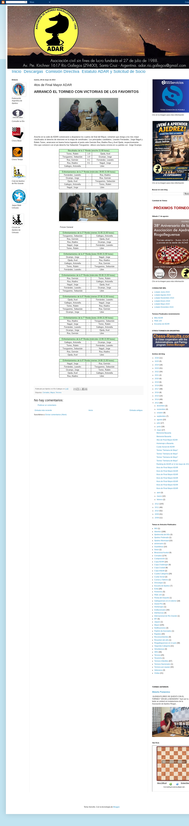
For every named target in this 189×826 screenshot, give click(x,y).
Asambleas (158, 547)
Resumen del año (161, 640)
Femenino (158, 592)
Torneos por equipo (162, 667)
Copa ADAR (159, 562)
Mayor (52, 392)
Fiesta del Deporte (161, 598)
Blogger (116, 807)
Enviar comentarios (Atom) (56, 415)
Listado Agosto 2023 (162, 295)
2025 (157, 361)
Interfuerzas (159, 613)
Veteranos (158, 670)
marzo (159, 496)
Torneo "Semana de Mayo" (167, 450)
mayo (159, 430)
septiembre (161, 416)
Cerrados (46, 392)
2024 (157, 365)
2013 (157, 403)
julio (159, 423)
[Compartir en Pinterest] (86, 389)
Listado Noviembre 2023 (164, 298)
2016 (157, 392)
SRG (156, 652)
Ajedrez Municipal (161, 541)
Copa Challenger (161, 565)
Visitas (157, 673)
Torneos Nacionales (162, 664)
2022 (157, 372)
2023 (157, 368)
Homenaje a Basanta (165, 443)
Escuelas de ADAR (162, 324)
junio (159, 427)
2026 (157, 358)
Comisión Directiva (62, 71)
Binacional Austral (161, 553)
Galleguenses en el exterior (165, 601)
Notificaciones (160, 628)
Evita (156, 589)
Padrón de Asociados (162, 631)
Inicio (16, 71)
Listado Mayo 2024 (162, 304)
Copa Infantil (159, 571)
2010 (157, 511)
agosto (160, 420)
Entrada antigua (136, 410)
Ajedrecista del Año (162, 535)
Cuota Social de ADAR (166, 447)
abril (159, 493)
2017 (157, 389)
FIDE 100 (158, 321)
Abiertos (157, 532)
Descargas (33, 71)
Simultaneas (159, 649)
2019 (157, 382)
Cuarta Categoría (161, 574)
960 (155, 528)
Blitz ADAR (158, 318)
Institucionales (160, 610)
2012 (157, 504)
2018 (157, 385)
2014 (157, 399)
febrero (160, 500)
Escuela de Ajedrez (162, 586)
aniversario (158, 544)
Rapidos (157, 634)
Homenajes (159, 607)
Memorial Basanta (164, 433)
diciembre (161, 406)
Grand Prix (158, 604)
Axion (156, 550)
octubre (160, 413)
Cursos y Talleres (161, 580)
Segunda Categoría (162, 646)
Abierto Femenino (161, 692)
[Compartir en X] (80, 389)
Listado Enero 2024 (162, 301)
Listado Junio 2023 (162, 292)
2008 (157, 518)
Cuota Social (159, 577)
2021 (157, 375)
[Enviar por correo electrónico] (74, 389)
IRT (155, 619)
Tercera (58, 392)
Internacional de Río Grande (165, 616)
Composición (159, 559)
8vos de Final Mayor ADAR (167, 467)
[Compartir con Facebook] (83, 389)
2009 (157, 514)
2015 (157, 396)
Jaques (157, 622)
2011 (157, 507)
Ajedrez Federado (161, 537)
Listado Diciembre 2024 (163, 307)
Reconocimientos (161, 637)
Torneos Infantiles (161, 661)
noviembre (161, 409)
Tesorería (158, 658)
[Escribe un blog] (77, 389)
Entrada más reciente (43, 410)
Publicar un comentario (47, 405)
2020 (157, 379)
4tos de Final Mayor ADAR (167, 440)
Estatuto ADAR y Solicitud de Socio (113, 71)
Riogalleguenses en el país (165, 643)
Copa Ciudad (159, 568)
